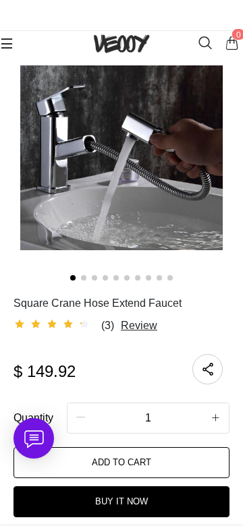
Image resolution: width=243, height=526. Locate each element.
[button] (81, 417)
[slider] (54, 324)
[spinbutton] (148, 418)
